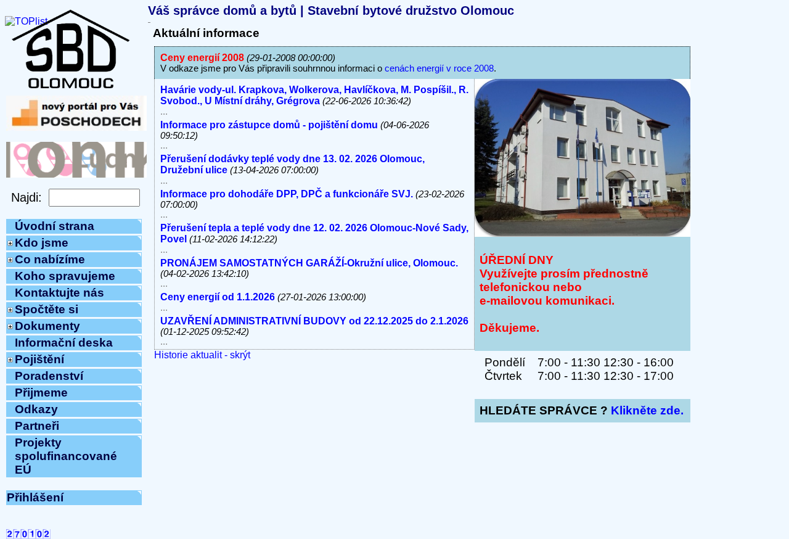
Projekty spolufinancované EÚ (66, 456)
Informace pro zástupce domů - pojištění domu (269, 125)
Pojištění (39, 359)
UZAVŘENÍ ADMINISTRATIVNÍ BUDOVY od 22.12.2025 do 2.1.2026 (314, 321)
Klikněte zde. (647, 410)
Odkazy (36, 409)
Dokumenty (47, 325)
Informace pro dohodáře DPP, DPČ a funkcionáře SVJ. (286, 194)
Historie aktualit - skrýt (202, 355)
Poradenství (49, 375)
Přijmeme (41, 392)
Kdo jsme (41, 242)
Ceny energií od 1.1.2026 (217, 297)
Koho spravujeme (65, 276)
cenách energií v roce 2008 (439, 68)
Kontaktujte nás (59, 292)
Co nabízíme (50, 259)
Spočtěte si (46, 309)
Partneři (37, 425)
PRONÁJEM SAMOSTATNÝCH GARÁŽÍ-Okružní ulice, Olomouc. (309, 263)
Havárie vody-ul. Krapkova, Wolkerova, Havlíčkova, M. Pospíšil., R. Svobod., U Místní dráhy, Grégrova (314, 95)
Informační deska (64, 342)
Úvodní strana (54, 226)
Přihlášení (35, 497)
